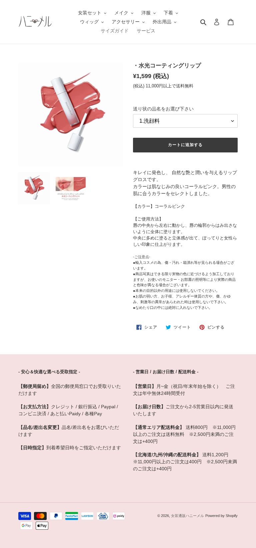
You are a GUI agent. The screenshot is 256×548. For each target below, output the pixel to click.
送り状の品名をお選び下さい (163, 108)
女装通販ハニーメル (187, 516)
